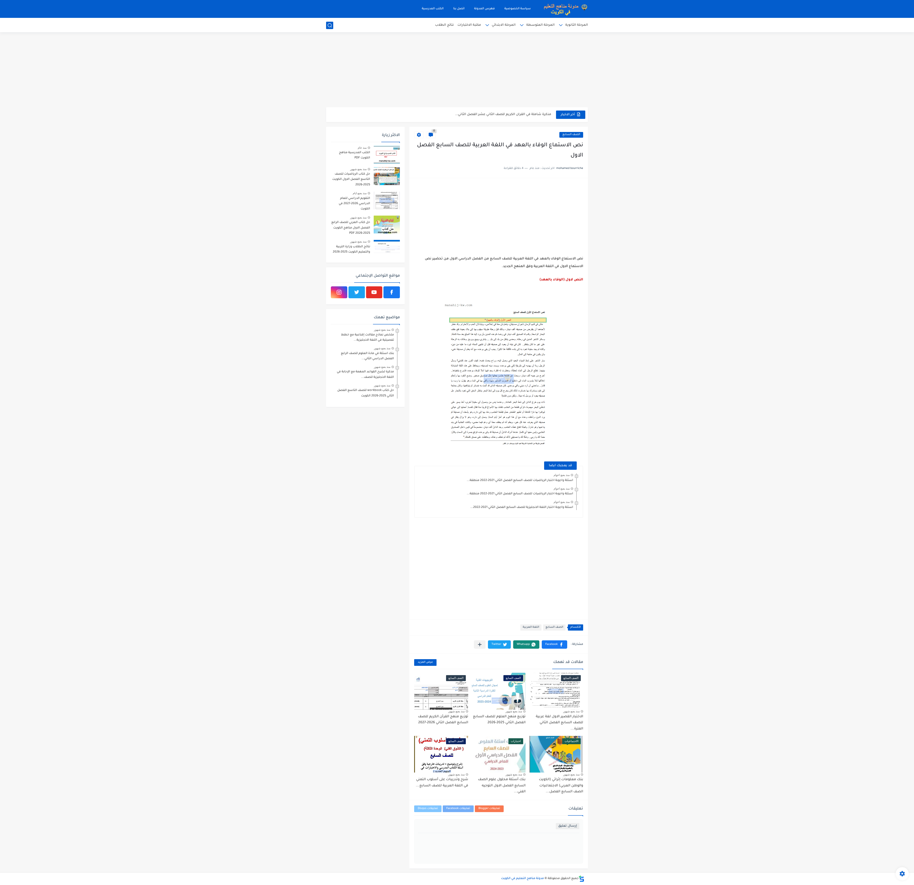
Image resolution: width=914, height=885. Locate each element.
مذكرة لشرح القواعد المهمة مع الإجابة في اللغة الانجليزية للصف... (365, 374)
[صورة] (387, 155)
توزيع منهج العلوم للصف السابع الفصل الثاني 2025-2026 (499, 720)
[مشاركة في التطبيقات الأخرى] (480, 644)
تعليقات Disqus (428, 808)
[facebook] (391, 292)
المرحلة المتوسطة (540, 25)
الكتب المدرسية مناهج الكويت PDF (354, 155)
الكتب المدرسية (433, 8)
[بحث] (329, 25)
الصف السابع (571, 134)
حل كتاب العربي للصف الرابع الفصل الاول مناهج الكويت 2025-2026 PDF (350, 228)
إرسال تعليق (567, 826)
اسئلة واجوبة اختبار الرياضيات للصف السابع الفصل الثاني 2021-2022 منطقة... (520, 480)
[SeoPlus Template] (581, 878)
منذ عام (362, 147)
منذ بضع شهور (571, 711)
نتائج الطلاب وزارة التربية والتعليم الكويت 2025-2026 (351, 249)
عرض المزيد (425, 662)
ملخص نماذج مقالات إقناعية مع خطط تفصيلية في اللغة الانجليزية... (367, 337)
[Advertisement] (457, 70)
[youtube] (374, 292)
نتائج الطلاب (444, 25)
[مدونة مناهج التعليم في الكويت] (564, 8)
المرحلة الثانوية (576, 25)
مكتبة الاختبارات (469, 25)
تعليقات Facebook (458, 808)
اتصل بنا (459, 8)
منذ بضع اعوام (562, 475)
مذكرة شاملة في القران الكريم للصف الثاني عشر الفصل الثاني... (503, 114)
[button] (554, 644)
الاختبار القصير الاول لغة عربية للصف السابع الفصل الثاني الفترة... (559, 723)
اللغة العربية (531, 627)
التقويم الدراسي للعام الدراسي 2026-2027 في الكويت (354, 204)
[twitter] (356, 292)
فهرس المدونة (484, 8)
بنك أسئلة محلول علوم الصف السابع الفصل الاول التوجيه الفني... (502, 786)
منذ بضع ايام (360, 193)
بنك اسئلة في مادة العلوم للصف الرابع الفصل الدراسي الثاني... (367, 356)
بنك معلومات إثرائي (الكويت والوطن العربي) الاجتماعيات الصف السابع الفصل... (561, 786)
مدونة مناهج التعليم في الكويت (522, 878)
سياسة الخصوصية (517, 8)
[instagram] (339, 292)
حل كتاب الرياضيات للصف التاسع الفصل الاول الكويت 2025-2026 (351, 179)
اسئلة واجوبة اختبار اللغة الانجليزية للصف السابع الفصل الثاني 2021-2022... (521, 507)
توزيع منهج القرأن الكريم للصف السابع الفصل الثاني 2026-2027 (443, 720)
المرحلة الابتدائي (504, 25)
